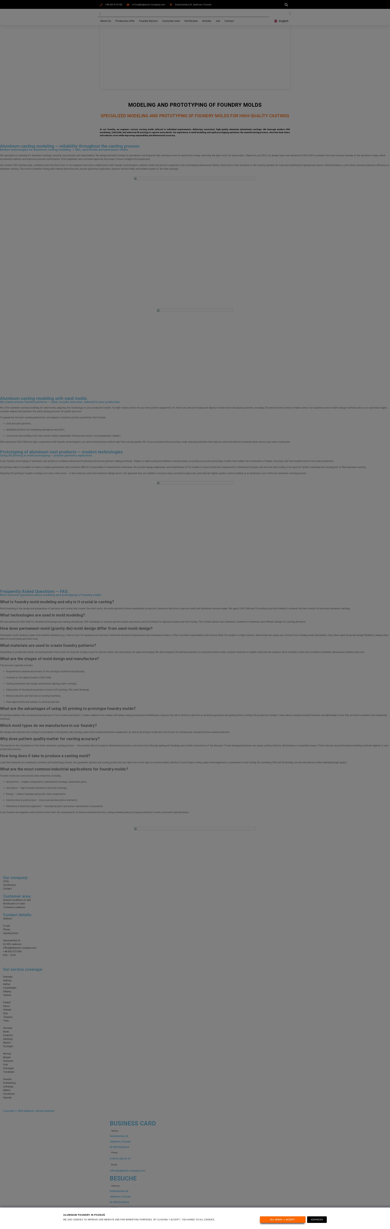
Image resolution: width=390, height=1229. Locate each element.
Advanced (317, 1219)
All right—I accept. (282, 1219)
